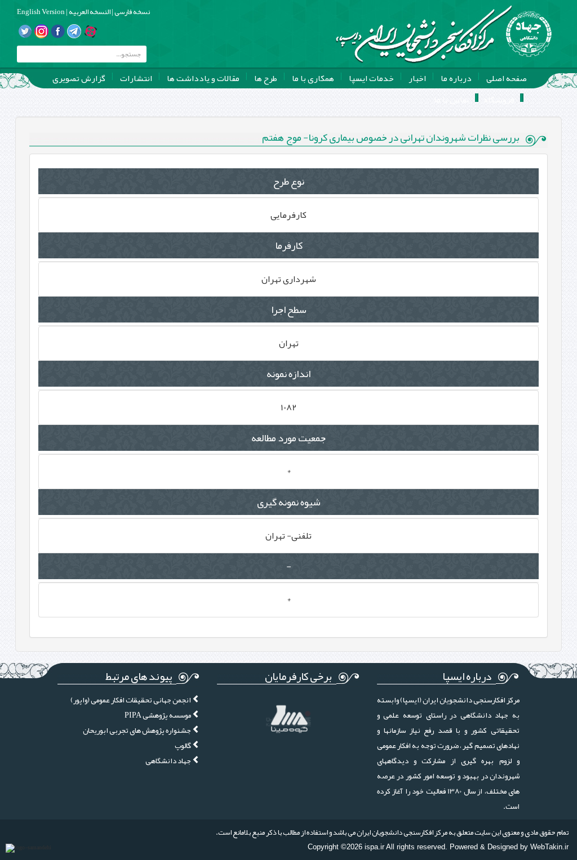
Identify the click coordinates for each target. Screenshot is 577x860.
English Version (41, 12)
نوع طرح (288, 181)
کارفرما (289, 245)
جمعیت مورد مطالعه (288, 438)
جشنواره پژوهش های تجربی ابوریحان (137, 730)
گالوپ (183, 745)
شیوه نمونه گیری (289, 502)
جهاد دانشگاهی (168, 760)
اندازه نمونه (288, 374)
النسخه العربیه (89, 12)
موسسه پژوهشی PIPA (158, 715)
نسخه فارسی (131, 12)
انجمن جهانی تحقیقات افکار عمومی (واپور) (131, 699)
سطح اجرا (289, 309)
